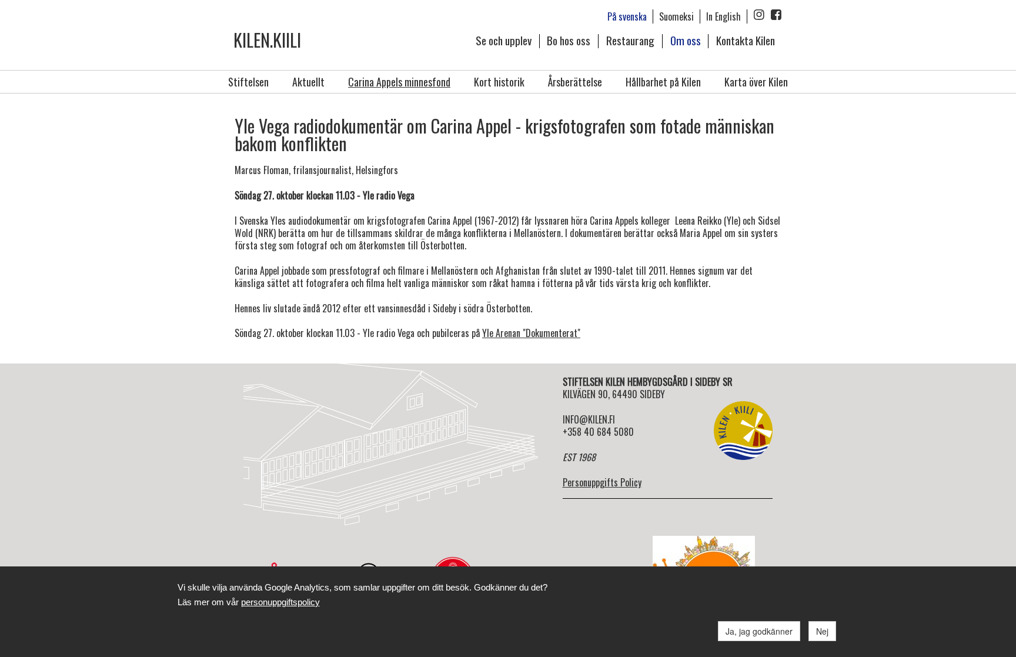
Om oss (685, 40)
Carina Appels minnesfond (399, 81)
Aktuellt (308, 81)
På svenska (627, 16)
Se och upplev (504, 40)
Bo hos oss (568, 40)
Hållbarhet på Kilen (663, 81)
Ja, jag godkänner (759, 631)
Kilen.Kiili (267, 39)
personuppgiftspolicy (280, 602)
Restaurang (630, 40)
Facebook (776, 15)
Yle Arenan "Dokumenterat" (531, 333)
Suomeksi (676, 16)
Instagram (759, 15)
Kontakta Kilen (745, 40)
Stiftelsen (248, 81)
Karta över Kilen (756, 81)
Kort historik (499, 81)
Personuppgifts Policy (602, 482)
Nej (822, 631)
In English (723, 16)
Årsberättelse (575, 81)
